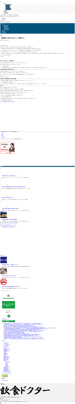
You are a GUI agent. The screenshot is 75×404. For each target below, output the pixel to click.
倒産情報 (5, 349)
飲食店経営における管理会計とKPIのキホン (7, 197)
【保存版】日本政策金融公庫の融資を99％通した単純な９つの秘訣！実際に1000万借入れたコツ (14, 186)
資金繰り (8, 222)
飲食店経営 (16, 222)
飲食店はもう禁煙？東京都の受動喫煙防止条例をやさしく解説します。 (11, 286)
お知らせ (5, 343)
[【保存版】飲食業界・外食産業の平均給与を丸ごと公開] (13, 329)
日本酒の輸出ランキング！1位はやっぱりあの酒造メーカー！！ (34, 324)
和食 (6, 364)
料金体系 (5, 11)
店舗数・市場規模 (6, 350)
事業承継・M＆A (6, 348)
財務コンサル (8, 6)
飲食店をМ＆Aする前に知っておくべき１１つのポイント (9, 275)
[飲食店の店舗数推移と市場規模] (9, 332)
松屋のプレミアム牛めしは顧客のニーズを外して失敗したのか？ (35, 338)
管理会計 (5, 354)
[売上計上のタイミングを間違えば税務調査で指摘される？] (13, 331)
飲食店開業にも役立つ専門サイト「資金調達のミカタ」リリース (10, 264)
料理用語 (5, 351)
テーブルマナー (6, 344)
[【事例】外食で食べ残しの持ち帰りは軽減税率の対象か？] (13, 334)
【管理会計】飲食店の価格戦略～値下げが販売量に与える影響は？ (10, 208)
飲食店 (5, 360)
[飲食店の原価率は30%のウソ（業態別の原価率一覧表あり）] (13, 323)
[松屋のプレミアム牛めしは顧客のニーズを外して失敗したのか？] (14, 338)
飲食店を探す (6, 367)
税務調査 (5, 353)
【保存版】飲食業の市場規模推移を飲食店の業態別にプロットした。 (37, 328)
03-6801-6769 (3, 20)
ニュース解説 (6, 345)
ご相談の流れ (6, 12)
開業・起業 (5, 359)
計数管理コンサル (8, 4)
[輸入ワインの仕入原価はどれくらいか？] (10, 333)
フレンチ (7, 362)
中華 (6, 363)
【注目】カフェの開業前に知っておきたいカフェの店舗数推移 (34, 330)
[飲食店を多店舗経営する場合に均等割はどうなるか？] (12, 335)
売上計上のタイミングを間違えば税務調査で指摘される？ (32, 331)
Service (3, 24)
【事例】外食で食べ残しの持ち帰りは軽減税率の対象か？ (32, 334)
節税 (2, 222)
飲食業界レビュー (6, 371)
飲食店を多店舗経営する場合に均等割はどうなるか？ (29, 335)
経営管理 (4, 222)
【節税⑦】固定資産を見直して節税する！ (9, 101)
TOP (4, 3)
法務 (4, 352)
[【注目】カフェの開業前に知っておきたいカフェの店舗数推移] (14, 330)
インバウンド (6, 342)
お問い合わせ (6, 13)
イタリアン (7, 361)
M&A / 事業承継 (8, 9)
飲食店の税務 (12, 222)
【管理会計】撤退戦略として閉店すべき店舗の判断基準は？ (9, 219)
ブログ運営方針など (5, 380)
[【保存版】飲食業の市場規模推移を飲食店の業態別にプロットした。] (15, 328)
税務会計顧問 (8, 5)
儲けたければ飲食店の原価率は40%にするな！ (26, 325)
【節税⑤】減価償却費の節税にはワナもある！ (9, 225)
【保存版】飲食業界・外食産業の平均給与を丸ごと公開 (30, 329)
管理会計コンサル (8, 8)
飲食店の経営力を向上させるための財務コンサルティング (9, 175)
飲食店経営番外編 (6, 370)
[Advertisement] (7, 42)
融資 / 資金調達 (8, 7)
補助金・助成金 (6, 357)
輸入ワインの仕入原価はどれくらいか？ (23, 333)
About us (5, 10)
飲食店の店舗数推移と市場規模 (19, 332)
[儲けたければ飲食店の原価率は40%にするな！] (11, 325)
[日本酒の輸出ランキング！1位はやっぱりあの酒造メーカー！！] (14, 324)
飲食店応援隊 (6, 368)
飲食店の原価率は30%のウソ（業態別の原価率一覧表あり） (32, 323)
